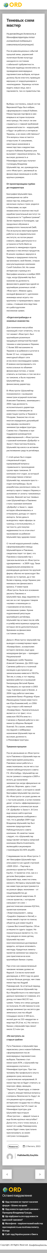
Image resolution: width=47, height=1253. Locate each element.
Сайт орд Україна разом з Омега (21, 1234)
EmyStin (34, 1155)
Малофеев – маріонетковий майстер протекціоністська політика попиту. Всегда (22, 1227)
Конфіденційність (38, 1245)
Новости (13, 1146)
